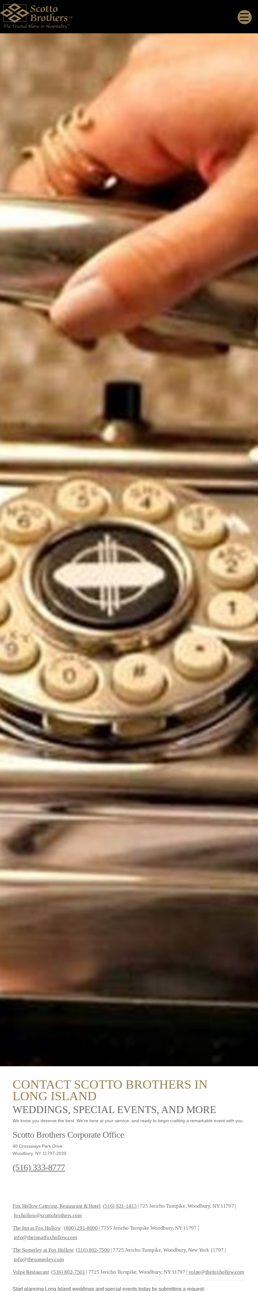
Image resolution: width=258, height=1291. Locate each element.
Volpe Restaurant (31, 1272)
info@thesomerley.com (39, 1259)
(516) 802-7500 (92, 1250)
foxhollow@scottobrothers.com (48, 1215)
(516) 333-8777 (39, 1167)
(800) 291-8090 (81, 1228)
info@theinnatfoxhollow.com (45, 1237)
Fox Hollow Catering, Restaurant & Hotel (56, 1206)
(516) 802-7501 (68, 1272)
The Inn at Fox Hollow (36, 1228)
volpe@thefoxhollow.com (216, 1272)
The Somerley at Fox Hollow (43, 1250)
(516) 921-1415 (120, 1206)
